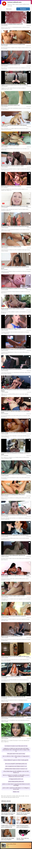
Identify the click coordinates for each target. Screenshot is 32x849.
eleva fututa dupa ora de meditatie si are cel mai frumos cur (16, 772)
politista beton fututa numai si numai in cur (16, 768)
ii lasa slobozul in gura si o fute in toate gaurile (16, 760)
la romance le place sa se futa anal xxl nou (16, 746)
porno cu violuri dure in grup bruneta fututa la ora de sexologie (16, 784)
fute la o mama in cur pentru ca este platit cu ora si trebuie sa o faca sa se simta (16, 775)
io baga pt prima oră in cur (16, 779)
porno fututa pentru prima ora (16, 781)
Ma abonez (23, 9)
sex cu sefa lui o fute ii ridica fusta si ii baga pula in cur (16, 757)
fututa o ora (16, 791)
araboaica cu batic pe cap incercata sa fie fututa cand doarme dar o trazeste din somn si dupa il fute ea (16, 750)
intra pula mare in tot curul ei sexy (16, 753)
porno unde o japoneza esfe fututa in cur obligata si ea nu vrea (16, 788)
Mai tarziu (8, 9)
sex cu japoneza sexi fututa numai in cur (16, 766)
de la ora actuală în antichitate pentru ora (16, 763)
